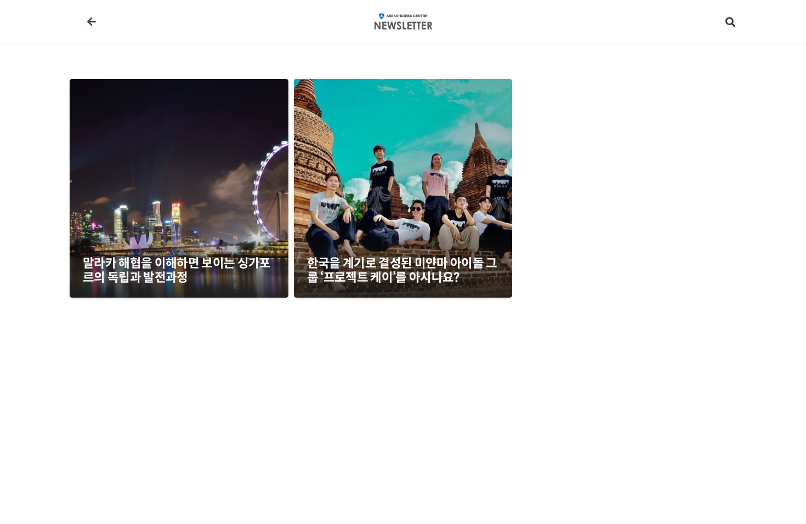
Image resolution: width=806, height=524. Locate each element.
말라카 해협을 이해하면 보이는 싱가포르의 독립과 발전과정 (177, 270)
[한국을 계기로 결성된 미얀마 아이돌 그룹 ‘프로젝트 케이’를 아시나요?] (403, 188)
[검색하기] (730, 22)
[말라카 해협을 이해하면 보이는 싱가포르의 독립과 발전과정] (179, 188)
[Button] (91, 22)
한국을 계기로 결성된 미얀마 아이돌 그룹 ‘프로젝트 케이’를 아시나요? (402, 270)
